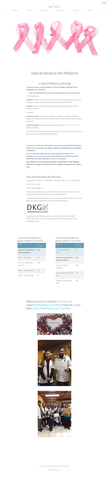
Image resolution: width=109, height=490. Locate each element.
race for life (38, 308)
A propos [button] (75, 10)
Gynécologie (60, 10)
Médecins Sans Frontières (58, 308)
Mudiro (37, 305)
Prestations (15, 10)
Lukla (75, 305)
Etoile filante (63, 301)
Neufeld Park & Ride (71, 125)
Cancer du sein (44, 10)
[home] (54, 5)
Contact (90, 10)
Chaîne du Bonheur (52, 305)
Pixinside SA (58, 470)
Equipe (29, 10)
